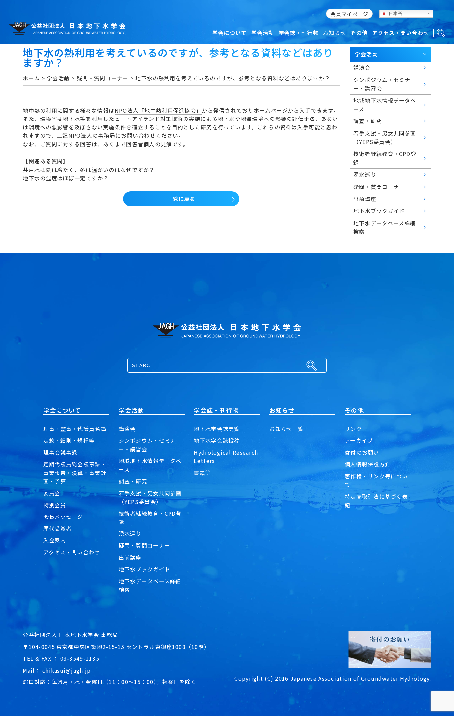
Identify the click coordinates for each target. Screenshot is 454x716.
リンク (353, 429)
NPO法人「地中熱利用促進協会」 (158, 110)
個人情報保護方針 (368, 464)
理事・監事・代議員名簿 (74, 429)
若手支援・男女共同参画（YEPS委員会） (150, 497)
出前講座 (130, 557)
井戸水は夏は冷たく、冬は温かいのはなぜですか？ (89, 170)
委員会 (51, 493)
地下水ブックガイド (144, 569)
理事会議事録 (60, 452)
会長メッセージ (63, 516)
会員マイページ (349, 13)
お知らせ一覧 (286, 429)
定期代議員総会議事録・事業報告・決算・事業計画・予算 (74, 472)
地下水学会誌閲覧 (217, 429)
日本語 (394, 13)
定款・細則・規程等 (69, 440)
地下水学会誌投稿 (217, 440)
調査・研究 (133, 481)
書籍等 (202, 473)
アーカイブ (359, 440)
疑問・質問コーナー (144, 545)
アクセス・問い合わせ (71, 552)
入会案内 (54, 540)
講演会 (127, 429)
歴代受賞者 (57, 528)
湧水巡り (130, 533)
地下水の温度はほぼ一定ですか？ (66, 178)
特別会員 (54, 505)
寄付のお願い (362, 452)
